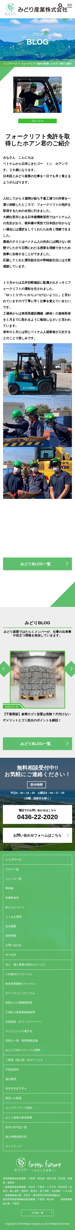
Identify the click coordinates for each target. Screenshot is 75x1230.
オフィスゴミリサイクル (20, 993)
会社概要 (10, 926)
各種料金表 (12, 897)
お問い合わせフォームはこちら (37, 835)
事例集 (9, 888)
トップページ (10, 63)
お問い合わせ (13, 945)
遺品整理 (10, 1078)
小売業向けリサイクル (18, 974)
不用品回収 (12, 1069)
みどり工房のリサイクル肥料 (22, 1050)
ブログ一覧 (12, 869)
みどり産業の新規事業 (18, 1117)
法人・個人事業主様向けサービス (25, 964)
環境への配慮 (13, 1098)
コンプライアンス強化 (18, 1107)
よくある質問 (13, 916)
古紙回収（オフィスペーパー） (24, 1021)
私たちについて (14, 907)
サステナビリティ (16, 1088)
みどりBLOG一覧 (35, 564)
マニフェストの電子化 (18, 1031)
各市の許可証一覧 (16, 1127)
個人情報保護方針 (16, 1136)
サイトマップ (13, 1146)
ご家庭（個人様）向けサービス (24, 1059)
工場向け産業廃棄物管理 (20, 1012)
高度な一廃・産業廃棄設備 (21, 1040)
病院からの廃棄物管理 (18, 1002)
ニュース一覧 (13, 878)
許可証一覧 (37, 1212)
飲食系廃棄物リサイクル (20, 983)
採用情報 (10, 935)
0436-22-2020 (37, 817)
